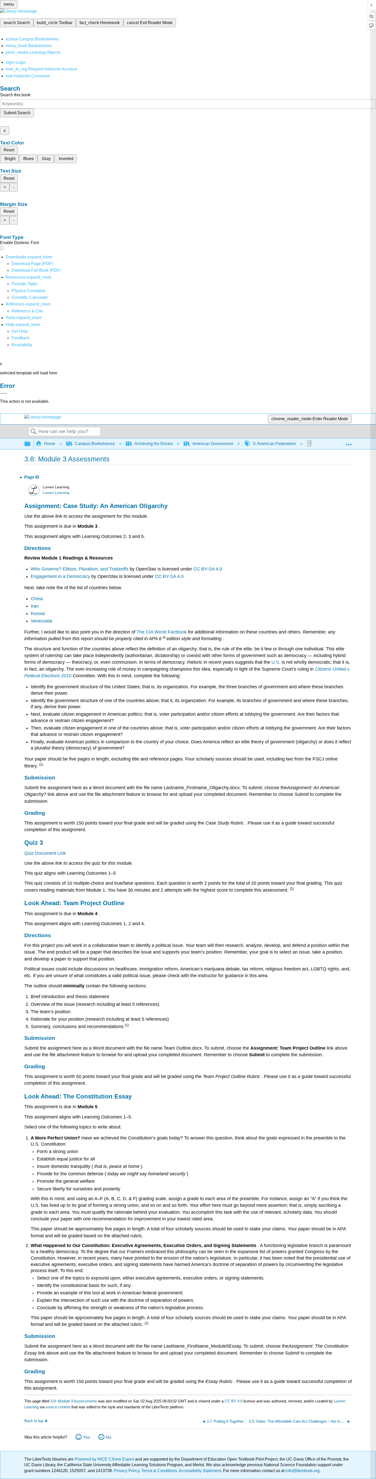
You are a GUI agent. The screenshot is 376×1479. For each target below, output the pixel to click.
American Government (212, 443)
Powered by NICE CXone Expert (105, 1459)
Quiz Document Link (45, 853)
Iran (35, 606)
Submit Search (17, 113)
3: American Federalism (274, 443)
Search (33, 431)
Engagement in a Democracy (61, 576)
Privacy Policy (126, 1471)
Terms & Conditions (159, 1471)
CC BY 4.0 (233, 1401)
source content (58, 1407)
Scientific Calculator (30, 297)
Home (49, 443)
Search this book (15, 95)
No (108, 1437)
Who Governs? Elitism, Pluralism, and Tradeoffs (80, 569)
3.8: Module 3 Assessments (73, 1401)
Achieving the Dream (154, 443)
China (37, 598)
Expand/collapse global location (349, 442)
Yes (86, 1437)
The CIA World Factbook (162, 632)
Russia (38, 613)
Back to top (33, 1421)
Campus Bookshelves (95, 443)
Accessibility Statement (200, 1471)
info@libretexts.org (301, 1471)
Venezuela (41, 621)
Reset (9, 150)
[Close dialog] (3, 393)
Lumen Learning (56, 493)
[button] (21, 338)
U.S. (276, 662)
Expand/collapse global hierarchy (30, 443)
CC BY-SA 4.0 (207, 569)
